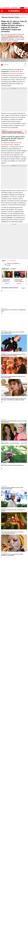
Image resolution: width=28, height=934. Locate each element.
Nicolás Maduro (14, 7)
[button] (2, 11)
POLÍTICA (8, 14)
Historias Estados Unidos (10, 17)
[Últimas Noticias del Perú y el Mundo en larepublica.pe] (14, 11)
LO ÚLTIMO (2, 14)
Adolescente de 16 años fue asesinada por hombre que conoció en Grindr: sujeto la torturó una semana (13, 132)
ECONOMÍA (16, 14)
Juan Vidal (5, 64)
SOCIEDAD (22, 14)
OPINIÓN (12, 14)
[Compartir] (25, 64)
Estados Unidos (6, 7)
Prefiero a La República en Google (13, 264)
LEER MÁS (7, 283)
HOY (1, 7)
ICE (8, 260)
